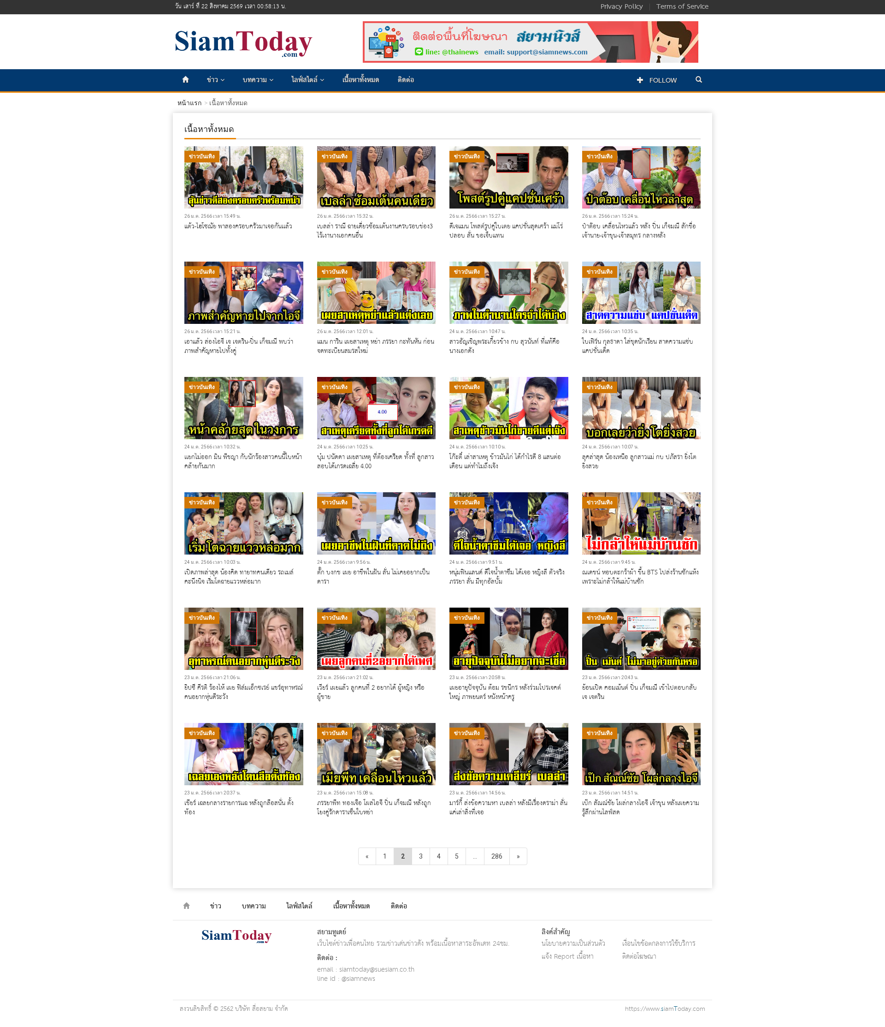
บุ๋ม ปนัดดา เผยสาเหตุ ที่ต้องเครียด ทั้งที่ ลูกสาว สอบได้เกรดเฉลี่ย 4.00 (375, 461)
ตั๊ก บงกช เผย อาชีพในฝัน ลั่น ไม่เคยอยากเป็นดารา (373, 577)
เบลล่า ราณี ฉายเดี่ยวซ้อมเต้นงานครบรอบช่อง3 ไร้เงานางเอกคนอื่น (375, 231)
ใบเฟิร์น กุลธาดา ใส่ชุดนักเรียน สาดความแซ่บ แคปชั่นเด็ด (637, 346)
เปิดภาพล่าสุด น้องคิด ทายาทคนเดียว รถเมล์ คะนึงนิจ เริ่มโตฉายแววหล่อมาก (239, 577)
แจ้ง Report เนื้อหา (568, 956)
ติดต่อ (406, 80)
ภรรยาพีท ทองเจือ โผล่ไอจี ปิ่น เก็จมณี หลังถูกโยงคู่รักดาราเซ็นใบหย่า (374, 807)
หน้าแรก (189, 103)
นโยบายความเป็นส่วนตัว (573, 943)
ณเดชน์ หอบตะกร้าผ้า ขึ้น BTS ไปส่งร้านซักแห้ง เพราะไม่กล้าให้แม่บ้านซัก (640, 577)
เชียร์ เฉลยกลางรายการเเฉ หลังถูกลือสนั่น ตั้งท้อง (239, 807)
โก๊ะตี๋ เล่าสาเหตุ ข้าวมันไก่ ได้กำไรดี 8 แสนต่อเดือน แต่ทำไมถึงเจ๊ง (505, 461)
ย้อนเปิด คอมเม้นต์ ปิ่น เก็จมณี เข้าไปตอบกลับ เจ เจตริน (639, 692)
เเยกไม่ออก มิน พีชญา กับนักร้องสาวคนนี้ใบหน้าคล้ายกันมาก (243, 461)
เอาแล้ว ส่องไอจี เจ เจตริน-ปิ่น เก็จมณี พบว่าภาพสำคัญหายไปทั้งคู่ (238, 346)
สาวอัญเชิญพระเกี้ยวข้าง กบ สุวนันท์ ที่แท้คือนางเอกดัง (504, 346)
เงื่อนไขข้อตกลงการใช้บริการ (659, 943)
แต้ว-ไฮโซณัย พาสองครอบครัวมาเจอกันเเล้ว (238, 227)
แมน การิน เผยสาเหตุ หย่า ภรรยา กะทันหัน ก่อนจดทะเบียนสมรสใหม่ (375, 346)
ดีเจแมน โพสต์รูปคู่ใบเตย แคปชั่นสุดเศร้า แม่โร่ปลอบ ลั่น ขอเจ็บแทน (506, 231)
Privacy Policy (622, 6)
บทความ (256, 80)
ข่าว (213, 80)
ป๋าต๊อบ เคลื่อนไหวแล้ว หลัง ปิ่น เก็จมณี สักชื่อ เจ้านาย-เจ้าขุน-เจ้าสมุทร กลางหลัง (639, 231)
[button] (698, 80)
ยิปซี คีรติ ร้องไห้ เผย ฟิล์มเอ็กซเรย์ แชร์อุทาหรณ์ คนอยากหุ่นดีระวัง (243, 692)
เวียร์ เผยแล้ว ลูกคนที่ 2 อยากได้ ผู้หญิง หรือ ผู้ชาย (371, 692)
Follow (662, 80)
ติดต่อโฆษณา (639, 956)
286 (496, 856)
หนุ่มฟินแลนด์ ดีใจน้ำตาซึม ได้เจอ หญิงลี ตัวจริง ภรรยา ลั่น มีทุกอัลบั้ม (507, 577)
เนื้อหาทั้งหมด (360, 80)
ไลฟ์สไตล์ (306, 80)
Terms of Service (682, 6)
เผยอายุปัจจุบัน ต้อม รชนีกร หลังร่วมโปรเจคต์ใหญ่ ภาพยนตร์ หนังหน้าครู (505, 692)
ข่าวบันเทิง (202, 156)
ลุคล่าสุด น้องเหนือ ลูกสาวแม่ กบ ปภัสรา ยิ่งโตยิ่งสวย (639, 461)
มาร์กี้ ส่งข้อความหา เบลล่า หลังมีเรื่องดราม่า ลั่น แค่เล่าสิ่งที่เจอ (508, 807)
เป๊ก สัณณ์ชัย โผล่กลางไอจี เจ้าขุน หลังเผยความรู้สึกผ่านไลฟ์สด (640, 807)
